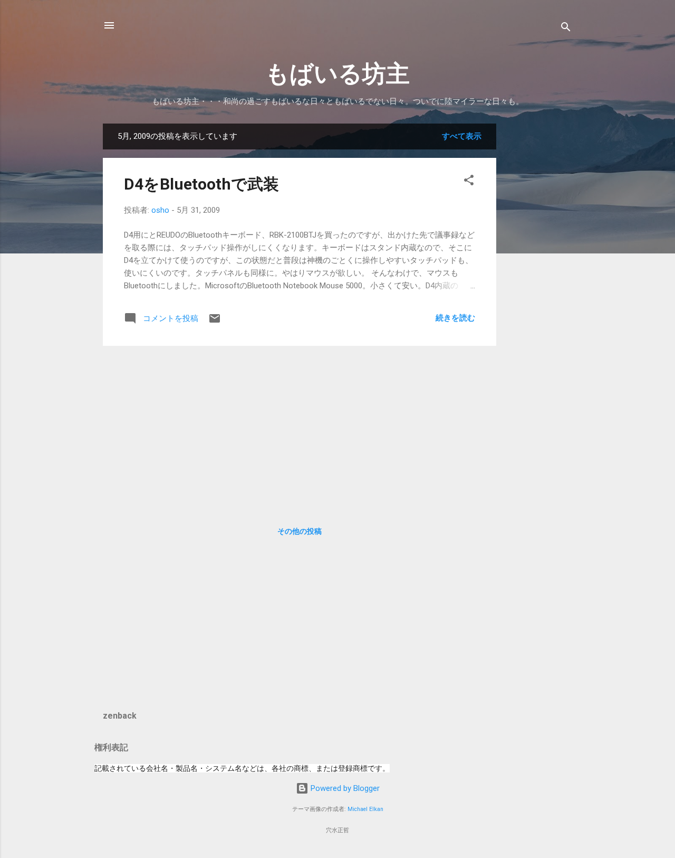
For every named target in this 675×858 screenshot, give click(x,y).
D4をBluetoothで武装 (201, 184)
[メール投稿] (214, 322)
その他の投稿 (299, 531)
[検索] (566, 29)
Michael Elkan (365, 809)
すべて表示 (461, 136)
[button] (468, 182)
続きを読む (455, 318)
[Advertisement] (538, 282)
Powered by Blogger (344, 788)
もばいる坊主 (337, 74)
